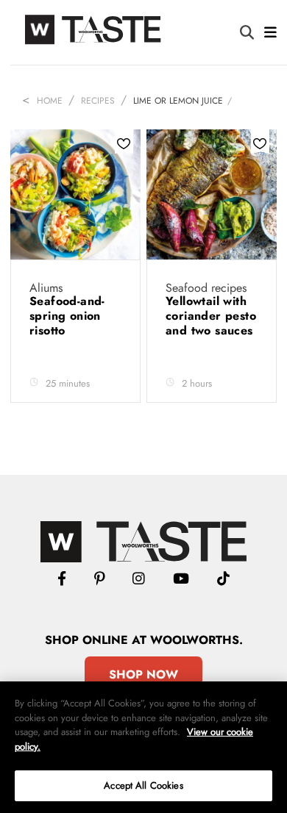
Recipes (98, 100)
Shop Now (143, 674)
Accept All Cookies (143, 785)
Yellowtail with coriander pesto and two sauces (211, 316)
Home (50, 100)
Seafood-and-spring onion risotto (67, 316)
